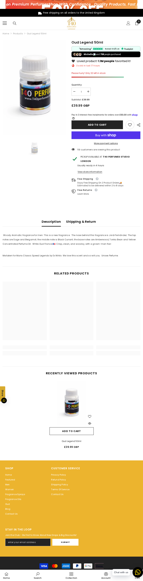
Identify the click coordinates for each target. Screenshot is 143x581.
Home (6, 33)
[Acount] (128, 23)
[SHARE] (137, 125)
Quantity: (77, 84)
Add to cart (97, 125)
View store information (90, 171)
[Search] (15, 23)
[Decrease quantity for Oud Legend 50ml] (74, 91)
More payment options (106, 143)
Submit (65, 542)
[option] (34, 87)
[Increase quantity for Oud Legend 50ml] (88, 91)
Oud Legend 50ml (71, 441)
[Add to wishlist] (89, 416)
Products (18, 33)
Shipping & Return (81, 221)
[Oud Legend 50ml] (72, 403)
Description (51, 221)
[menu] (5, 23)
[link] (130, 124)
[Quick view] (89, 423)
